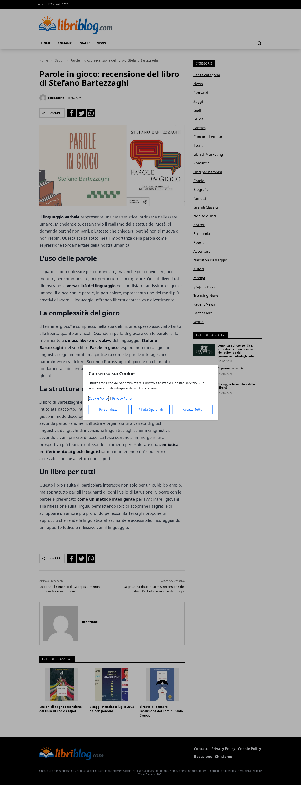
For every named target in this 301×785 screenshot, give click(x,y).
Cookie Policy (99, 398)
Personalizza (108, 409)
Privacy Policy (122, 398)
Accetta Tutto (192, 409)
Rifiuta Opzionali (150, 409)
